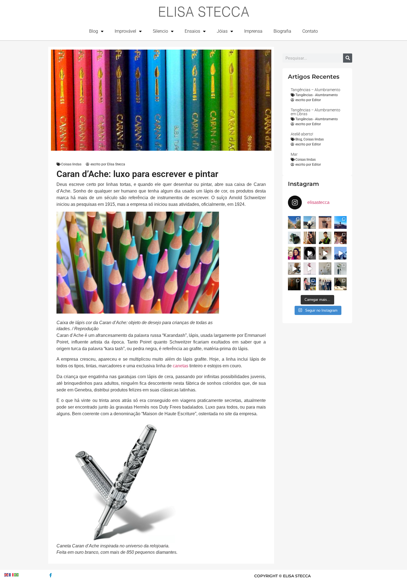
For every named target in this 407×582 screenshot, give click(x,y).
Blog (93, 31)
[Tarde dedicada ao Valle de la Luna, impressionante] (325, 222)
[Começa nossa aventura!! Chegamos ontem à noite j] (340, 222)
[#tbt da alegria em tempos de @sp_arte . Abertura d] (340, 284)
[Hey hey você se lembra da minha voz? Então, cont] (309, 284)
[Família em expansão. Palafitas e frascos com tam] (325, 268)
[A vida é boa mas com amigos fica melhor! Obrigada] (340, 253)
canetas (180, 365)
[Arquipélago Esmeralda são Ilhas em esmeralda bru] (294, 238)
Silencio (160, 31)
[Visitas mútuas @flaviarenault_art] (294, 268)
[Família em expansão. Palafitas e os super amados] (340, 268)
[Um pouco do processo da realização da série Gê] (309, 268)
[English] (6, 574)
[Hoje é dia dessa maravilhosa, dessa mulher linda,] (309, 253)
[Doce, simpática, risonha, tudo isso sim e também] (294, 253)
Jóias (222, 31)
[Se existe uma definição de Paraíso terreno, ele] (294, 222)
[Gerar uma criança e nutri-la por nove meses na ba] (309, 238)
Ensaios (192, 31)
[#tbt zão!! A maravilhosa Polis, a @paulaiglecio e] (325, 238)
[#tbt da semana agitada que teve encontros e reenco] (294, 284)
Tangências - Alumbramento (316, 95)
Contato (310, 31)
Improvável (125, 31)
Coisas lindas (71, 164)
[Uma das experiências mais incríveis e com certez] (309, 222)
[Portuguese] (16, 574)
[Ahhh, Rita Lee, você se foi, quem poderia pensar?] (340, 238)
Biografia (282, 31)
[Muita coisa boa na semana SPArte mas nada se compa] (325, 284)
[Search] (347, 58)
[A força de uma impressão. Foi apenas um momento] (325, 253)
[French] (11, 574)
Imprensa (253, 31)
